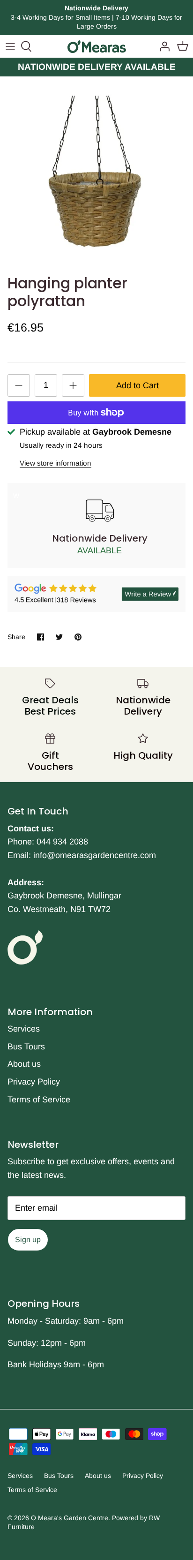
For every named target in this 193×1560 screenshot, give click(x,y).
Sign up (28, 1239)
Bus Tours (26, 1046)
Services (23, 1028)
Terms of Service (38, 1099)
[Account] (162, 46)
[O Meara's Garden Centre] (96, 46)
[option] (96, 173)
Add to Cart (137, 385)
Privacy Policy (33, 1081)
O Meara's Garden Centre (69, 1518)
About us (24, 1064)
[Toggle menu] (10, 46)
